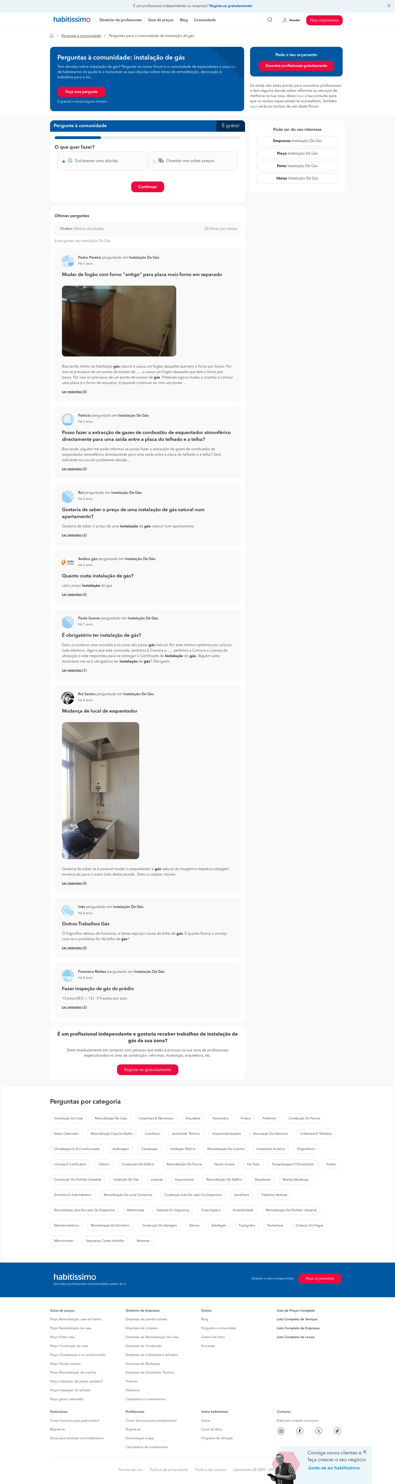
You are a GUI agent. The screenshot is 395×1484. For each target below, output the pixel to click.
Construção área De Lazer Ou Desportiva (193, 1195)
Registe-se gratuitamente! (231, 6)
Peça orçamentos (324, 20)
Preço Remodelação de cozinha (73, 1372)
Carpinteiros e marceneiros (145, 1399)
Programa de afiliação (217, 1438)
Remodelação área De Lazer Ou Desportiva (84, 1210)
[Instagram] (281, 1431)
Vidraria (104, 1164)
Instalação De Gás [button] (144, 258)
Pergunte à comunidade (81, 36)
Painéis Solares (224, 1164)
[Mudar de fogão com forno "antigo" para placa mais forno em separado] (147, 321)
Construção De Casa (68, 1118)
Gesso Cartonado (66, 1133)
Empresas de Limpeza (141, 1328)
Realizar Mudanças (295, 1179)
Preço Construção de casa (69, 1346)
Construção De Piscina (304, 1118)
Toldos (331, 1164)
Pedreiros (269, 1118)
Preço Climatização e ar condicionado (78, 1355)
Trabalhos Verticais (274, 1195)
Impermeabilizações (226, 1133)
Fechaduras (275, 1225)
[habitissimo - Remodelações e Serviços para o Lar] (72, 20)
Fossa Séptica (210, 1210)
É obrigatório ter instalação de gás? (101, 635)
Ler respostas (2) (74, 469)
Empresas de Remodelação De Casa (152, 1337)
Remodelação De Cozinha (225, 1149)
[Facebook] (300, 1431)
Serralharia (241, 1195)
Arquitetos (193, 1118)
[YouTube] (319, 1431)
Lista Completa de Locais (296, 1337)
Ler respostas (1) (74, 670)
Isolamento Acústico (270, 1149)
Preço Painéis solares (65, 1364)
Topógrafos (247, 1225)
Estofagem (219, 1225)
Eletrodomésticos (66, 1225)
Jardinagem (120, 1149)
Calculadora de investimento (147, 1447)
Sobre (205, 1420)
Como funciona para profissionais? (151, 1420)
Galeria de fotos (213, 1337)
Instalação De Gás (297, 141)
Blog (204, 1319)
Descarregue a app (140, 1438)
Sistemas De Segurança (172, 1210)
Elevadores (262, 1179)
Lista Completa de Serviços (297, 1319)
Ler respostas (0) (74, 391)
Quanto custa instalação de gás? (97, 576)
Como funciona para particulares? (74, 1420)
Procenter (208, 1346)
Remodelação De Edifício (224, 1179)
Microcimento (64, 1240)
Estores (194, 1225)
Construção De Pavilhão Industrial (77, 1179)
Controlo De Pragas (309, 1225)
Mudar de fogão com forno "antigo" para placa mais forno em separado (142, 274)
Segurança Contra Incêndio (105, 1240)
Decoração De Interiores (270, 1133)
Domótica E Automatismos (72, 1195)
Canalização (149, 1149)
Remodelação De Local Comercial (128, 1195)
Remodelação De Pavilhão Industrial (291, 1210)
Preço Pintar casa (62, 1337)
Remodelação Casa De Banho (112, 1133)
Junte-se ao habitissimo (334, 1468)
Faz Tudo (253, 1164)
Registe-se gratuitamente (147, 1070)
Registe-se (57, 1429)
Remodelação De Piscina (184, 1164)
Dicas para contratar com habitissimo (77, 1438)
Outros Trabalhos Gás (85, 924)
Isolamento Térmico (186, 1133)
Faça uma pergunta (81, 92)
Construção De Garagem (159, 1225)
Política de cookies (210, 1470)
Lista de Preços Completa (296, 1310)
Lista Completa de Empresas (298, 1328)
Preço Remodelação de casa (70, 1328)
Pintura (245, 1118)
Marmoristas (135, 1210)
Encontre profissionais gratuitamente (296, 66)
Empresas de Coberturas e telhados (152, 1355)
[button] (67, 261)
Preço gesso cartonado (67, 1399)
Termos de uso (130, 1470)
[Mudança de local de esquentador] (147, 790)
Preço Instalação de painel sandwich (76, 1381)
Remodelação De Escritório (110, 1225)
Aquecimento (184, 1179)
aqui (300, 96)
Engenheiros (306, 1149)
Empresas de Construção (144, 1346)
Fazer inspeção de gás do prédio (98, 989)
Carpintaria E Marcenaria (156, 1118)
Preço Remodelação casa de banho (75, 1319)
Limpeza (157, 1179)
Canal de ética (211, 1429)
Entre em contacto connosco (298, 1420)
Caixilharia (152, 1133)
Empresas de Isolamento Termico (150, 1372)
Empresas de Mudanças (143, 1364)
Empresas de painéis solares (146, 1319)
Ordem (66, 229)
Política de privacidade (169, 1470)
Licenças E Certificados (70, 1164)
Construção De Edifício (138, 1164)
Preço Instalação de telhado (70, 1390)
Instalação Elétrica (182, 1149)
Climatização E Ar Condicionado (77, 1149)
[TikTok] (337, 1431)
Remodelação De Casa (111, 1118)
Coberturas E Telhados (316, 1133)
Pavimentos (220, 1118)
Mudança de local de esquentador (99, 711)
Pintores (132, 1381)
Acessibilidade (243, 1210)
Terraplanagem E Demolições (293, 1164)
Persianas (143, 1240)
